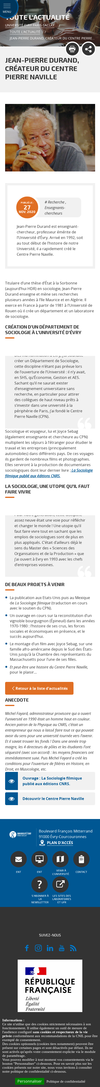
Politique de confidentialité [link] (66, 1081)
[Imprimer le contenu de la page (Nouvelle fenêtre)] (72, 49)
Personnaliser (29, 1081)
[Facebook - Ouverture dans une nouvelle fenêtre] (26, 950)
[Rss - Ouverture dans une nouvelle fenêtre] (73, 950)
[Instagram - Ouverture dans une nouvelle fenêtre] (38, 950)
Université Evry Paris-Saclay (29, 25)
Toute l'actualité (25, 31)
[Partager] (88, 49)
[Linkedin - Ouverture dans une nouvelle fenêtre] (50, 950)
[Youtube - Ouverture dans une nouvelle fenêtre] (61, 950)
